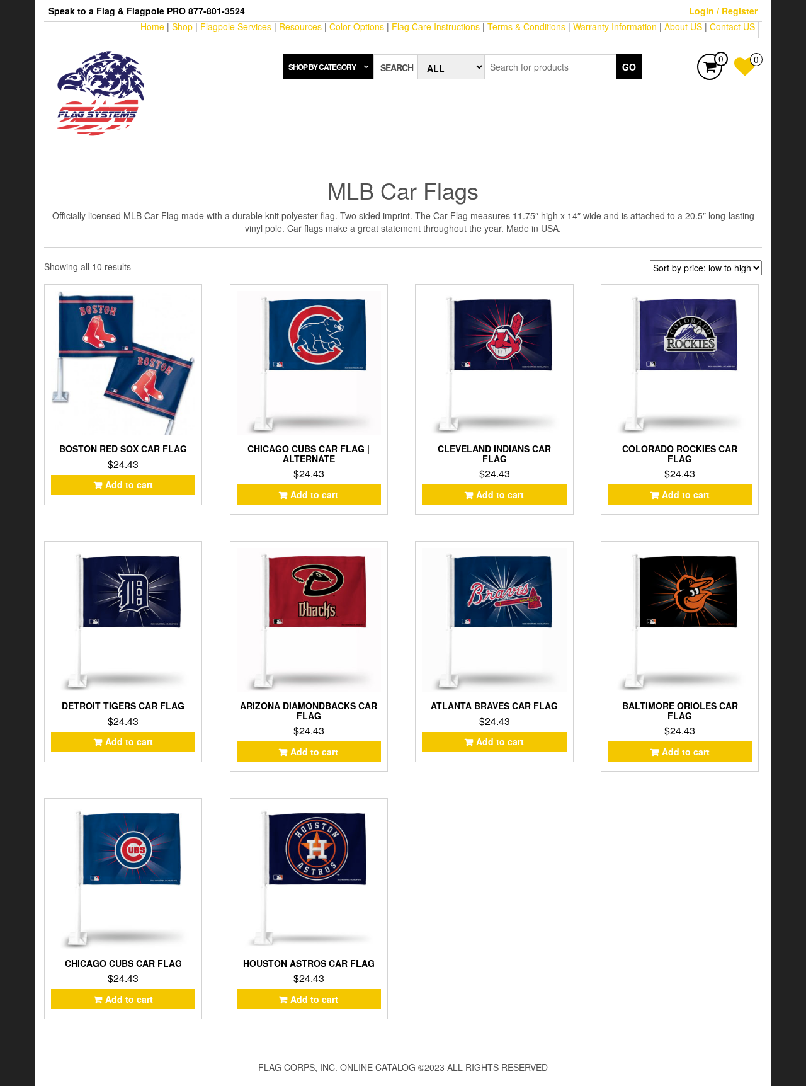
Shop (182, 26)
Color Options (356, 26)
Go (629, 66)
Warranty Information (615, 26)
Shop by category (322, 66)
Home (152, 26)
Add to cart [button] (129, 484)
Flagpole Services (235, 26)
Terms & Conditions (526, 26)
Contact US (732, 26)
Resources (300, 26)
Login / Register (723, 10)
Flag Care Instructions (436, 26)
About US (683, 26)
